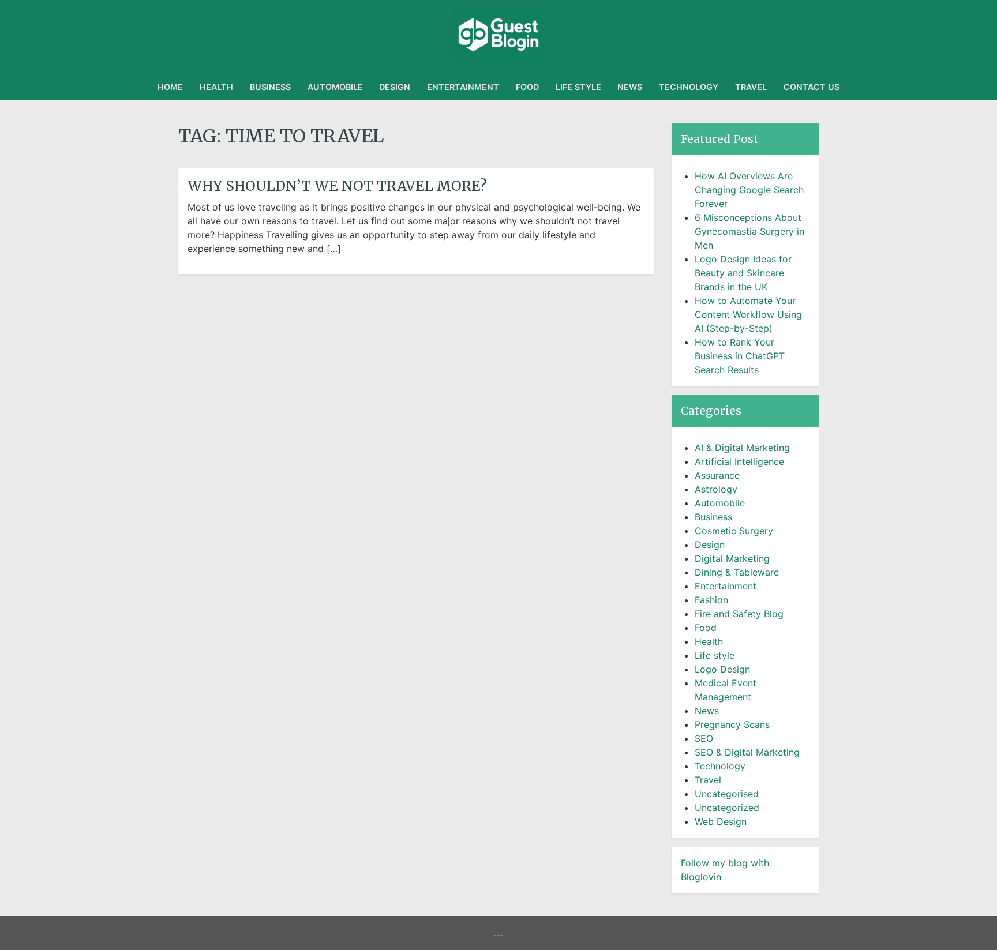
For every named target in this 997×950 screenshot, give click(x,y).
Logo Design (722, 669)
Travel (751, 87)
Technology (688, 87)
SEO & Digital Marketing (747, 752)
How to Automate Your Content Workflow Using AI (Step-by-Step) (748, 314)
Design (394, 87)
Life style (578, 87)
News (629, 87)
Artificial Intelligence (739, 461)
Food (527, 87)
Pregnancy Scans (732, 724)
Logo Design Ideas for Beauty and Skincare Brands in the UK (743, 272)
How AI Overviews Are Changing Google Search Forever (749, 189)
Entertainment (463, 87)
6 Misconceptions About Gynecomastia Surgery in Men (749, 231)
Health (216, 87)
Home (170, 87)
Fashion (711, 600)
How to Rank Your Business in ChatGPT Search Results (740, 356)
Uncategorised (727, 793)
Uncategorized (727, 807)
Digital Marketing (732, 558)
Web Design (721, 821)
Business (270, 87)
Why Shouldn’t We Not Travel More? (337, 186)
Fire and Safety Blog (739, 613)
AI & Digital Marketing (742, 447)
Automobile (335, 87)
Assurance (717, 475)
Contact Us (811, 87)
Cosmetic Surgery (734, 530)
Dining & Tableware (737, 572)
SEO (704, 738)
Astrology (716, 489)
